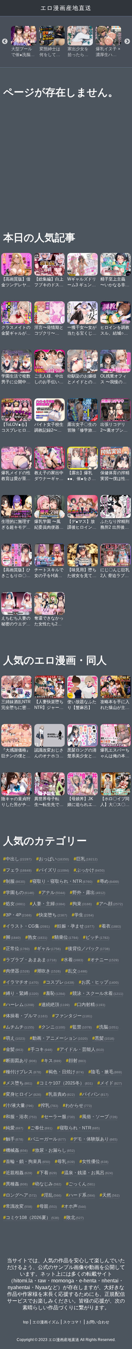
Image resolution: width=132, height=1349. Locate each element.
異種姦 (17, 1183)
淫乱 (52, 1195)
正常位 (17, 948)
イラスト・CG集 (28, 926)
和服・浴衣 (21, 1116)
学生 (84, 914)
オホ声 (75, 1206)
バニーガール (48, 1139)
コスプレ (60, 982)
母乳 (66, 1161)
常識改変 (19, 1206)
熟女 (37, 937)
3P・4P (18, 914)
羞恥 (55, 993)
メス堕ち (19, 1082)
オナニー (104, 959)
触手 (14, 1139)
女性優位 (95, 1161)
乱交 (77, 970)
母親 (48, 1206)
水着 (73, 959)
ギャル (49, 948)
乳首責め (61, 1094)
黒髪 (104, 1038)
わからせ (78, 1105)
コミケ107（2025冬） (66, 1082)
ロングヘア (21, 1195)
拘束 (82, 903)
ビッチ (97, 937)
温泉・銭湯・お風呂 (88, 1172)
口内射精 (91, 1004)
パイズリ (54, 870)
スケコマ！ (72, 1322)
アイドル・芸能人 (82, 1049)
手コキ (41, 1049)
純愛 (14, 1127)
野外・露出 (88, 892)
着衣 (111, 926)
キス (52, 1060)
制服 (15, 881)
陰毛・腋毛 (106, 1071)
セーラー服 (59, 1116)
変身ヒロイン (23, 1094)
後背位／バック (89, 948)
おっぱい (54, 858)
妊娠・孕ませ (75, 926)
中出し (18, 858)
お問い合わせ (97, 1322)
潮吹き (49, 970)
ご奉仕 (41, 1127)
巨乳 (86, 858)
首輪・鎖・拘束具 (28, 1161)
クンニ (53, 1026)
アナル (53, 892)
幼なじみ (48, 1183)
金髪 (14, 1049)
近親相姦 (19, 1172)
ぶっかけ (90, 870)
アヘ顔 (111, 903)
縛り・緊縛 (22, 993)
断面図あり (21, 1060)
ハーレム (20, 1004)
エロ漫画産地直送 (66, 8)
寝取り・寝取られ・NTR (62, 881)
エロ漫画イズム (45, 1322)
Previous (5, 41)
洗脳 (108, 1026)
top (26, 1322)
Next (127, 41)
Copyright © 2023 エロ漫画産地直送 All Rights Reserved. (66, 1339)
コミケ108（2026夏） (32, 1217)
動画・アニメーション (59, 1038)
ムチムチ (20, 1026)
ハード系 (82, 1195)
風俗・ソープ (99, 1116)
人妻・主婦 (48, 903)
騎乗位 (66, 937)
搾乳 (49, 1105)
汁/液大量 (19, 1105)
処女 (15, 903)
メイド (111, 1082)
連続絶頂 (55, 1004)
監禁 (82, 1026)
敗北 (75, 1217)
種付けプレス (23, 1071)
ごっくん (82, 1183)
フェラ (18, 870)
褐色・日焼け (66, 1071)
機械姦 (17, 1150)
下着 (48, 1172)
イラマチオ (22, 982)
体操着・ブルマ (26, 1015)
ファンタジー (73, 1015)
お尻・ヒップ (100, 982)
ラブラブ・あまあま (31, 959)
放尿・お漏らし (55, 1150)
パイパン (95, 1094)
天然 (111, 1195)
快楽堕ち (53, 914)
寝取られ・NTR (80, 1127)
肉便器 (17, 970)
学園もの (20, 892)
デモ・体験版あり (95, 1139)
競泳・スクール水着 (97, 993)
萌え (15, 1038)
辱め (109, 881)
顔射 (77, 1060)
